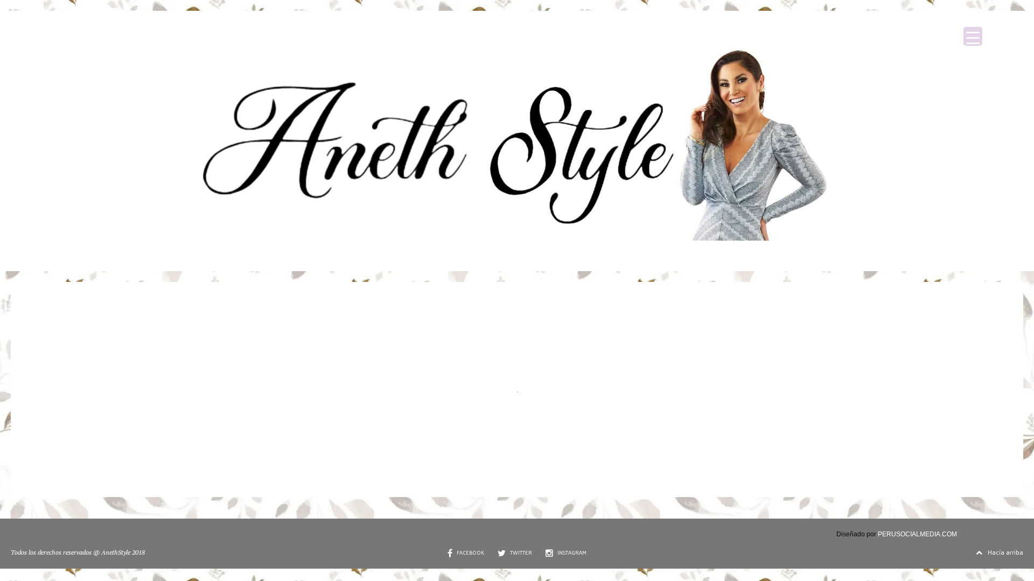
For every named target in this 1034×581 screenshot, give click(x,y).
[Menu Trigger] (972, 36)
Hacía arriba (1005, 552)
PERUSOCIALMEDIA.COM (917, 534)
